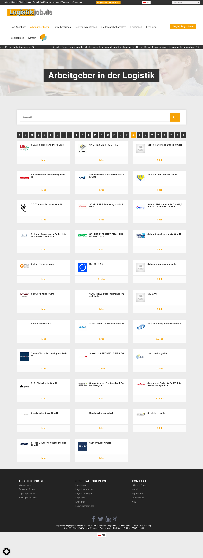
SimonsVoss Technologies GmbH (49, 354)
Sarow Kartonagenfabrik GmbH (164, 145)
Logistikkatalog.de (83, 493)
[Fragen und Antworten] (43, 37)
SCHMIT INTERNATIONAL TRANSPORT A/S (106, 235)
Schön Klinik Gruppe (42, 264)
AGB (134, 502)
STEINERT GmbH (156, 413)
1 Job (43, 160)
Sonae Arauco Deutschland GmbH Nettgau (106, 384)
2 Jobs (101, 279)
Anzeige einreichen (28, 497)
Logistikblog (17, 37)
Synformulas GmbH (100, 442)
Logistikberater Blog (84, 506)
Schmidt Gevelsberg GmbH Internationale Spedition (48, 235)
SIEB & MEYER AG (41, 323)
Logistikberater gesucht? (108, 2)
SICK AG (152, 293)
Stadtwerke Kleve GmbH (44, 413)
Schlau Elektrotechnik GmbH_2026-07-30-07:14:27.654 (164, 205)
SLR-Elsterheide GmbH (44, 383)
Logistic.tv (80, 497)
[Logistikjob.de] (30, 12)
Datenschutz (138, 497)
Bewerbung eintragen (86, 27)
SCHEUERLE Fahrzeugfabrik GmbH (106, 205)
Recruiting (151, 27)
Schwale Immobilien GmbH (162, 264)
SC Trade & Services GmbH (46, 204)
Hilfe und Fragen (139, 485)
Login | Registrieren (183, 26)
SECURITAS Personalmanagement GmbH (106, 294)
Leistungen (136, 27)
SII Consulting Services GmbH (164, 323)
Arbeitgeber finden (39, 27)
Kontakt (32, 37)
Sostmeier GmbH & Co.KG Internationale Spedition (164, 384)
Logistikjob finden (27, 493)
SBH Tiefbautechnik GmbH (162, 174)
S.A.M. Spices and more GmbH (48, 145)
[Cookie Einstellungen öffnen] (6, 554)
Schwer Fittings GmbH (43, 293)
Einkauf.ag (80, 502)
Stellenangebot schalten (113, 27)
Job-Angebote (18, 27)
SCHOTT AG (96, 264)
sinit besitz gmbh (157, 353)
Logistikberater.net (84, 489)
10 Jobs (160, 398)
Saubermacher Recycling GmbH (48, 175)
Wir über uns (25, 485)
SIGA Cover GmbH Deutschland (107, 323)
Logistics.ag (80, 485)
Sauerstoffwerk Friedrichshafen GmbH (106, 175)
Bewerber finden (62, 27)
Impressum (137, 493)
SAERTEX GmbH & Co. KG (103, 145)
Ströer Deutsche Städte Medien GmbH (49, 443)
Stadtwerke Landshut (101, 413)
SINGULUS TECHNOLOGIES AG (106, 353)
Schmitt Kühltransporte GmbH (164, 234)
